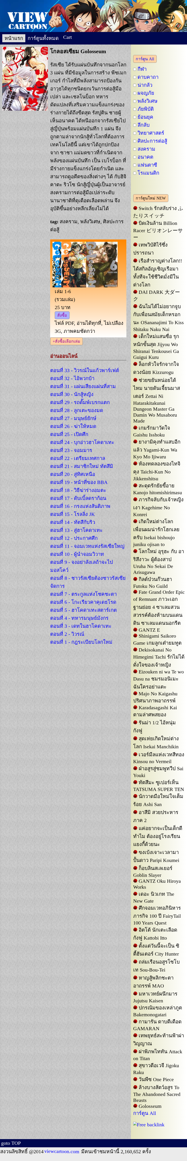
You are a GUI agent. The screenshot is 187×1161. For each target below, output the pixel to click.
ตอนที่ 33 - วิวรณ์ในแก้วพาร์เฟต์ (84, 370)
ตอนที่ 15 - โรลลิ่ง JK (72, 514)
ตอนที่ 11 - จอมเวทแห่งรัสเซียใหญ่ (87, 546)
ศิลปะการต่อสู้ (152, 141)
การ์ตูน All (145, 59)
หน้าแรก (14, 38)
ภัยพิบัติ (146, 109)
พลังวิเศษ (148, 101)
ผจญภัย (146, 93)
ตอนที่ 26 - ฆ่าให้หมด (73, 426)
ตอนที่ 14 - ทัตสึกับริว (72, 522)
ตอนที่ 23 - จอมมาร (71, 450)
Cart (67, 37)
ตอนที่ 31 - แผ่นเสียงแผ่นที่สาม (83, 386)
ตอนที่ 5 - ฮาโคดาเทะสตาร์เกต (83, 610)
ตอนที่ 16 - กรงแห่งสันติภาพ (80, 506)
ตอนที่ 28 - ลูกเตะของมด (76, 410)
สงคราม (146, 149)
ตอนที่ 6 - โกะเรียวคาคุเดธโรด (83, 602)
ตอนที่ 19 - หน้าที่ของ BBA (79, 482)
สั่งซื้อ (62, 315)
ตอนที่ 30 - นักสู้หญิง (72, 394)
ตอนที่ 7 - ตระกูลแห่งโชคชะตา (83, 594)
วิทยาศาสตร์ (151, 133)
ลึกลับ (144, 125)
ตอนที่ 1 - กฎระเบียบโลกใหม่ (81, 642)
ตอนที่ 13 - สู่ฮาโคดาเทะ (76, 530)
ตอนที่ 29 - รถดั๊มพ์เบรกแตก (80, 402)
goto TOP (11, 1143)
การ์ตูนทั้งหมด (43, 38)
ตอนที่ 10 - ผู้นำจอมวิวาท (77, 554)
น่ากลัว (145, 85)
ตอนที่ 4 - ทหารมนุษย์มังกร (79, 618)
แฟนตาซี (147, 165)
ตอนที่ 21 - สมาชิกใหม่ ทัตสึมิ (81, 466)
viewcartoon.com (62, 1152)
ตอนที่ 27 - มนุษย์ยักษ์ (73, 418)
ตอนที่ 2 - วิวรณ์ (67, 634)
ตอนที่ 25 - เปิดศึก (69, 434)
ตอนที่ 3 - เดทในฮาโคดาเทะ (81, 626)
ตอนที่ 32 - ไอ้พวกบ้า (72, 378)
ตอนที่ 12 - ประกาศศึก (74, 538)
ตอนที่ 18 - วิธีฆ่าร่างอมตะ (78, 490)
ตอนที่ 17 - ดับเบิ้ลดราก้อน (78, 498)
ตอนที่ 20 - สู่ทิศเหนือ (72, 474)
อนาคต (145, 157)
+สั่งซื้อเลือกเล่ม (66, 341)
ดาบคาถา (148, 77)
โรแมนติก (148, 173)
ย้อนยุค (145, 117)
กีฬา (142, 69)
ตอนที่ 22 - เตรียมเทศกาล (77, 458)
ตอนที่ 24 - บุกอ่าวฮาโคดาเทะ (82, 442)
